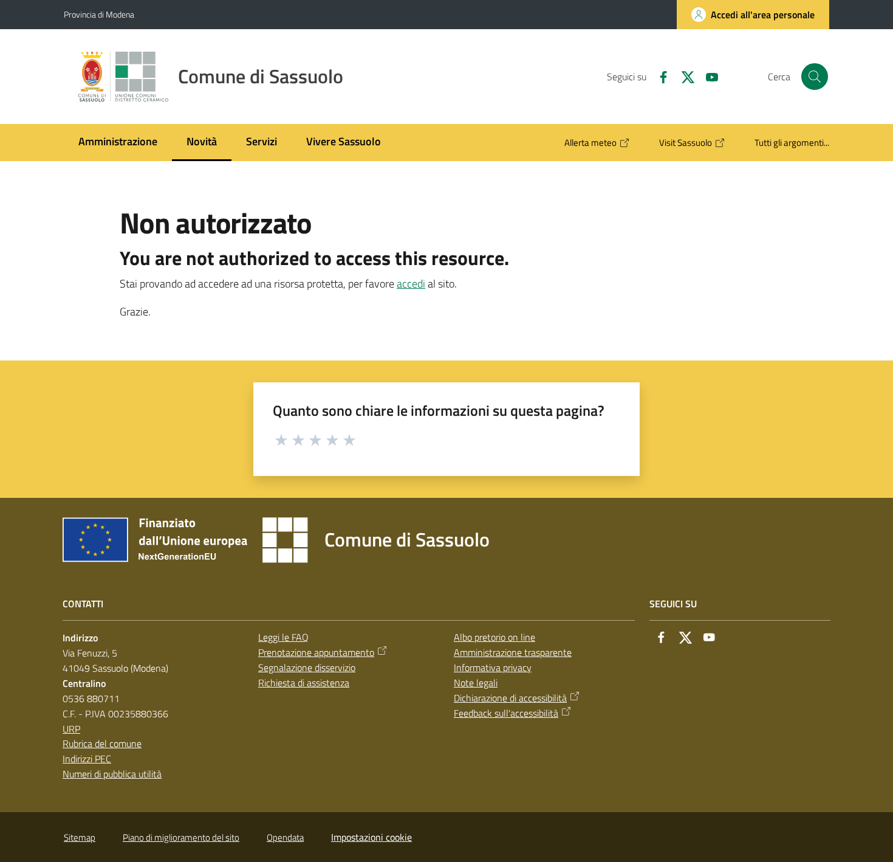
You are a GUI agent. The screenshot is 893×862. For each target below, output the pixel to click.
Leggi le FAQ (283, 637)
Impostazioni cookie (371, 837)
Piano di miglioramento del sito (181, 837)
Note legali (476, 682)
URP (71, 729)
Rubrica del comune (102, 743)
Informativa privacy (493, 667)
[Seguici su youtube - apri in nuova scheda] (707, 76)
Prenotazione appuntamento (316, 652)
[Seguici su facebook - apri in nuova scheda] (658, 76)
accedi (411, 283)
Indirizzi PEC (87, 758)
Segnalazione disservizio (306, 667)
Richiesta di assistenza (303, 682)
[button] (814, 76)
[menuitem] (118, 142)
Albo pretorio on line (494, 637)
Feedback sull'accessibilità (506, 713)
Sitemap (79, 837)
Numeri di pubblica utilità (112, 774)
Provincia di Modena (99, 14)
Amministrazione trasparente (513, 652)
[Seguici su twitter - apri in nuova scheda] (683, 76)
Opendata (285, 837)
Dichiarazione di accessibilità (510, 698)
